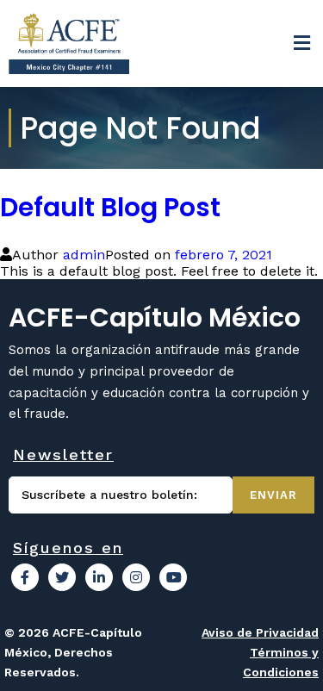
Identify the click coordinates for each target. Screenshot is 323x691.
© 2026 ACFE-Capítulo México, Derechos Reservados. (73, 652)
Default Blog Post (110, 207)
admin (84, 254)
